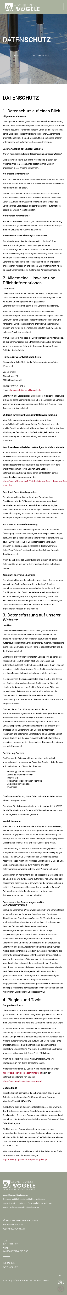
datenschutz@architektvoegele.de (25, 390)
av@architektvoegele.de (15, 1251)
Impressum (9, 1263)
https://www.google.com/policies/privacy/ (22, 1081)
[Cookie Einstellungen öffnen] (61, 1291)
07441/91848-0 (10, 1244)
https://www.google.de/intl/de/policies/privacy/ (25, 1159)
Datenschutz (10, 1267)
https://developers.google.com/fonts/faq (22, 1073)
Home (17, 56)
